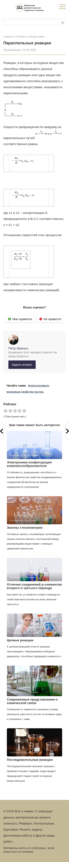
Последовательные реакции (30, 759)
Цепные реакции (20, 640)
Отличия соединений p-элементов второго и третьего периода (34, 586)
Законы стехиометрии (25, 527)
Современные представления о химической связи (32, 701)
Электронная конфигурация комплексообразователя (29, 464)
